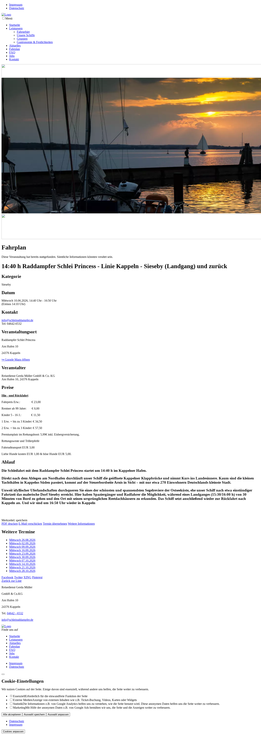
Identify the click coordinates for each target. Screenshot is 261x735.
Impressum (15, 4)
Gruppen (22, 38)
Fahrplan (14, 49)
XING (27, 577)
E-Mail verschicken (30, 523)
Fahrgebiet (23, 31)
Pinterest (37, 577)
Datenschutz (16, 8)
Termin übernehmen (55, 523)
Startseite (14, 25)
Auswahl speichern (34, 714)
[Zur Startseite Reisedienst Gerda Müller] (6, 14)
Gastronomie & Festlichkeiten (35, 42)
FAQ (12, 52)
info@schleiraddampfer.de (17, 320)
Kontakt (14, 59)
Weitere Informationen (81, 523)
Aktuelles (15, 45)
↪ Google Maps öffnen (16, 359)
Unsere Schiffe (26, 35)
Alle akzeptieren (12, 714)
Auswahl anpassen (58, 714)
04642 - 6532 (15, 613)
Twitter (18, 577)
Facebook (7, 577)
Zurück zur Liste (12, 580)
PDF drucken (10, 523)
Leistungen (16, 28)
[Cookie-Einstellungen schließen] (3, 674)
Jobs (12, 55)
